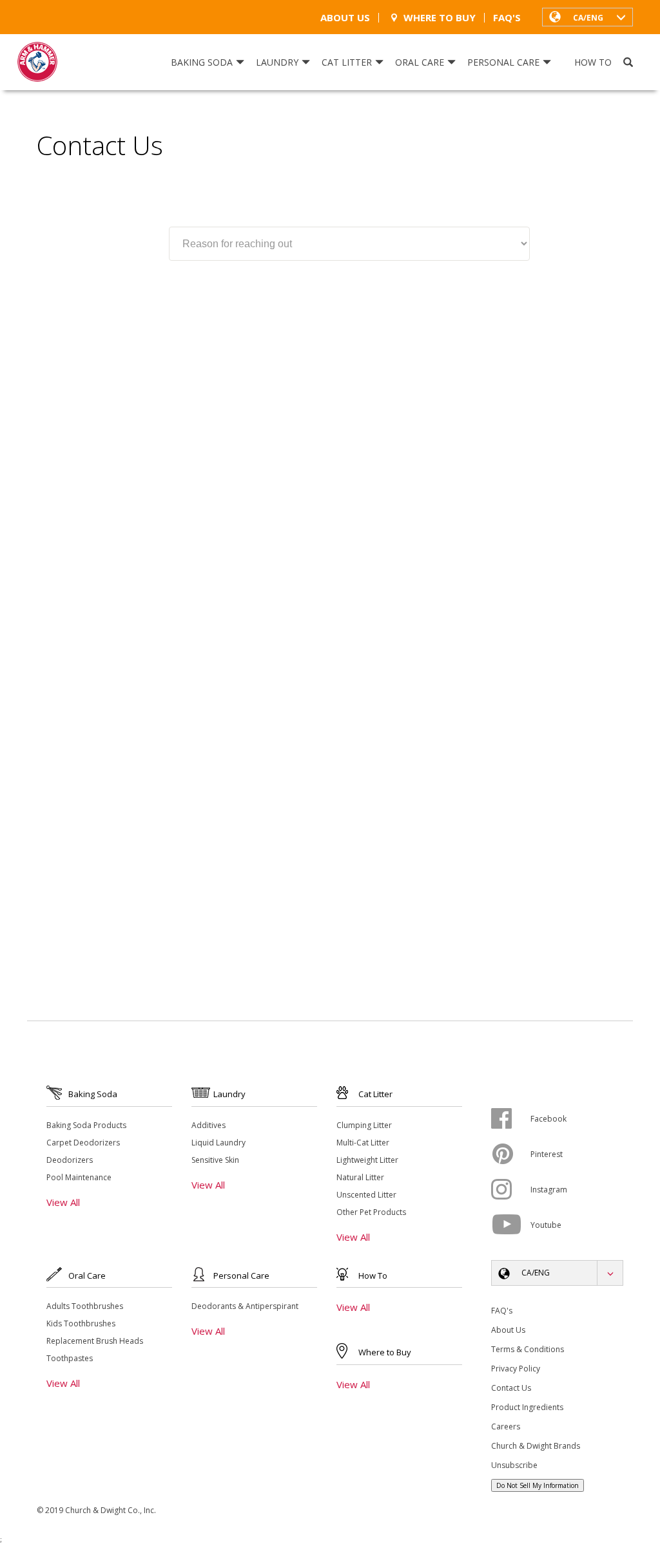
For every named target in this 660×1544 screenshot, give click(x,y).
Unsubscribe (514, 1465)
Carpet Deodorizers (83, 1142)
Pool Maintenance (79, 1177)
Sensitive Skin (215, 1159)
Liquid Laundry (218, 1142)
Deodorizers (69, 1159)
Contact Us (511, 1387)
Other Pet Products (371, 1212)
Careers (505, 1426)
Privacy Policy (515, 1368)
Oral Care (419, 62)
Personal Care (503, 62)
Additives (208, 1125)
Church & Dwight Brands (535, 1445)
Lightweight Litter (367, 1159)
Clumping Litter (364, 1125)
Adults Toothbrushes (84, 1306)
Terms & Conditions (527, 1349)
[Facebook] (510, 1118)
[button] (587, 16)
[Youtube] (510, 1225)
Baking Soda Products (86, 1125)
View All (63, 1202)
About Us (345, 18)
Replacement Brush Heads (94, 1340)
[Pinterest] (510, 1154)
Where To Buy (439, 18)
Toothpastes (69, 1358)
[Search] (628, 62)
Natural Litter (360, 1177)
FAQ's (507, 18)
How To (593, 62)
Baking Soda (202, 62)
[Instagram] (510, 1189)
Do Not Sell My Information (537, 1485)
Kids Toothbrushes (80, 1323)
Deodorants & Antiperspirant (244, 1306)
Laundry (277, 62)
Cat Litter (347, 62)
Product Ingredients (527, 1407)
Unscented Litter (366, 1194)
